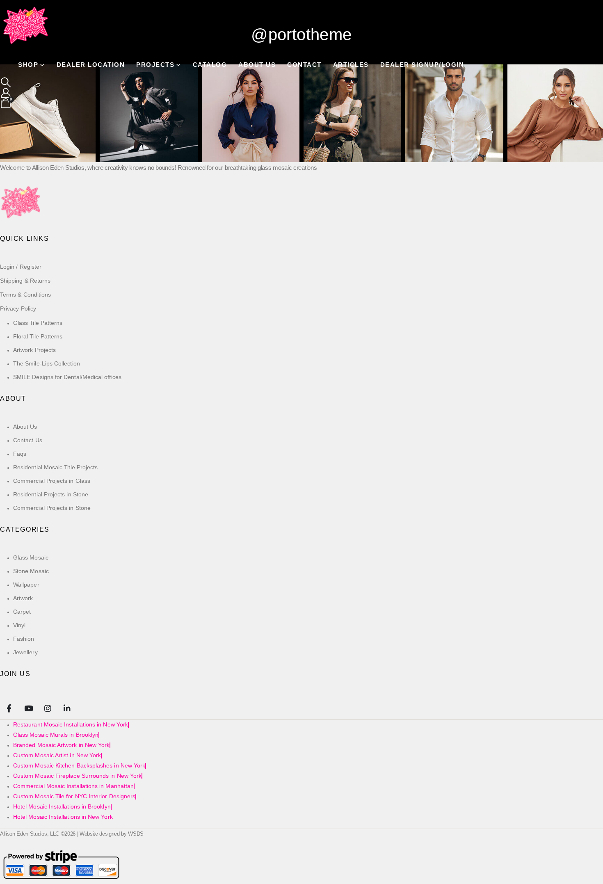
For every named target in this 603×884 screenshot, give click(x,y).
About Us (257, 64)
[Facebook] (9, 708)
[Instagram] (48, 708)
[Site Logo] (26, 26)
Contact (304, 64)
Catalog (210, 64)
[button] (6, 82)
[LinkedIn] (67, 708)
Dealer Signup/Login (422, 64)
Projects (155, 64)
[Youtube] (28, 708)
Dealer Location (91, 64)
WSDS (136, 834)
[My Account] (6, 93)
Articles (351, 64)
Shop (28, 64)
